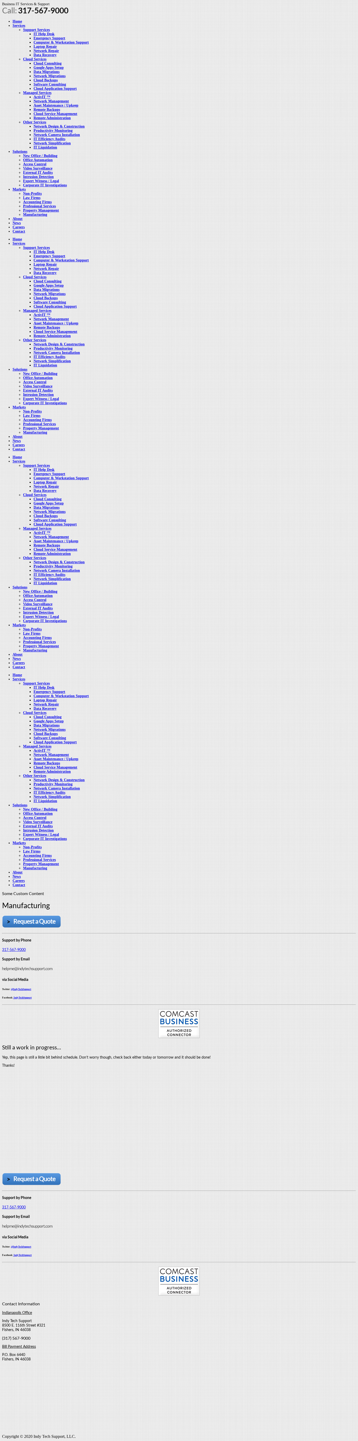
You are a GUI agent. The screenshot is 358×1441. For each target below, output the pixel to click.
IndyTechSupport (22, 997)
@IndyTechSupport (21, 989)
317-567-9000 (14, 950)
